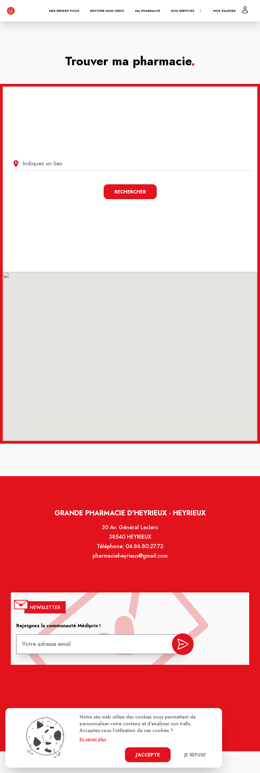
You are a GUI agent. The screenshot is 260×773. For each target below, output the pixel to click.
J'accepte (148, 754)
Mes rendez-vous (64, 10)
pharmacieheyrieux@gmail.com (130, 556)
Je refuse (195, 754)
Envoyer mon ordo (107, 10)
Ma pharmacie (147, 10)
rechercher (130, 191)
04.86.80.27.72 (145, 546)
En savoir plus (93, 739)
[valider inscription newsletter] (183, 644)
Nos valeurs (224, 10)
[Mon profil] (245, 10)
